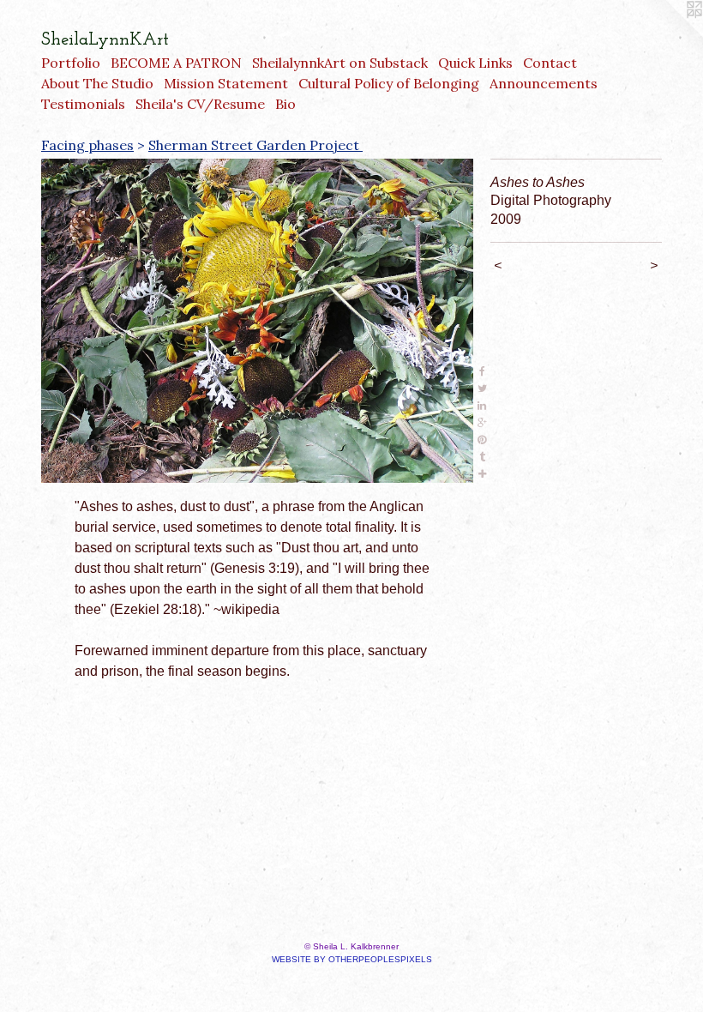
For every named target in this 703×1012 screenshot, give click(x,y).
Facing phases (87, 145)
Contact (550, 62)
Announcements (544, 83)
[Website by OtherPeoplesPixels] (668, 34)
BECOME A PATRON (176, 62)
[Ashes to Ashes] (257, 321)
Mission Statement (226, 83)
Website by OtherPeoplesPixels (352, 959)
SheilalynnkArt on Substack (340, 62)
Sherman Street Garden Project (255, 145)
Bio (285, 103)
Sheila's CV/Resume (200, 103)
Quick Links (475, 62)
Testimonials (83, 103)
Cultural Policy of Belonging (388, 83)
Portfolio (70, 62)
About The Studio (97, 83)
